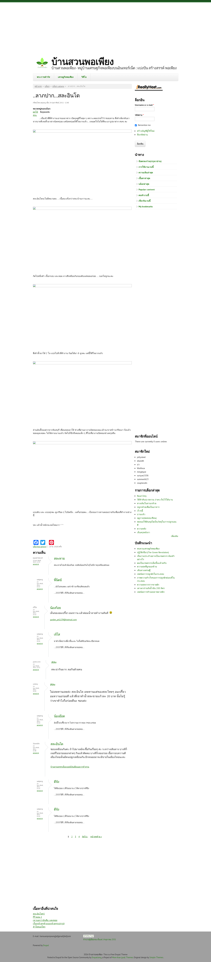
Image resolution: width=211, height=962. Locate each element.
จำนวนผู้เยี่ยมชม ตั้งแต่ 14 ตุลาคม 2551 (99, 939)
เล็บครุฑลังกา (143, 532)
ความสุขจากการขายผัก (148, 584)
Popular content (147, 189)
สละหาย (59, 558)
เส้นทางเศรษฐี (143, 570)
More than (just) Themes (122, 957)
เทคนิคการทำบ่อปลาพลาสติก (151, 592)
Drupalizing (96, 957)
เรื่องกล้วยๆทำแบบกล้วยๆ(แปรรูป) (49, 923)
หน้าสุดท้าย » (96, 836)
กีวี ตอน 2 (37, 917)
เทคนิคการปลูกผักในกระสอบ (150, 574)
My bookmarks (146, 206)
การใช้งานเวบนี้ (146, 167)
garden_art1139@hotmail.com (63, 619)
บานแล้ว (141, 514)
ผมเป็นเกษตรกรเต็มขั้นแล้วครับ (152, 563)
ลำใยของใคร (39, 926)
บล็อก (47, 86)
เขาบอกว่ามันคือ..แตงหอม (45, 920)
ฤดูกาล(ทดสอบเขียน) (147, 518)
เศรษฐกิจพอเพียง (66, 77)
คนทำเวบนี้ (144, 195)
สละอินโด (57, 744)
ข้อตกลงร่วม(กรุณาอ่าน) (150, 161)
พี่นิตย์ (58, 580)
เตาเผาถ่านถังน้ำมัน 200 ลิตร (151, 588)
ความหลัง (141, 528)
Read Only (142, 496)
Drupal (46, 945)
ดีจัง (56, 782)
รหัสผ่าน (139, 115)
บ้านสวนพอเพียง (82, 61)
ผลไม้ (35, 112)
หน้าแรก (38, 86)
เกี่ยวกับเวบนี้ (145, 200)
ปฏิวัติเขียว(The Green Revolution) (153, 552)
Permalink (36, 564)
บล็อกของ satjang (39, 547)
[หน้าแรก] (42, 63)
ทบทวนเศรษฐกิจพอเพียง (148, 548)
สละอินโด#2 (39, 913)
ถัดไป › (85, 836)
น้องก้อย (55, 608)
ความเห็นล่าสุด (146, 172)
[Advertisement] (105, 27)
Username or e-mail (144, 105)
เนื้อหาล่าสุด (144, 178)
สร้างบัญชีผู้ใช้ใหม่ (145, 131)
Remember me (144, 125)
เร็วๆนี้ (140, 510)
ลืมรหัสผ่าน (142, 134)
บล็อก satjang (58, 86)
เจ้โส (57, 634)
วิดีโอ (84, 77)
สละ (35, 115)
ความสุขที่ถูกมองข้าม (147, 566)
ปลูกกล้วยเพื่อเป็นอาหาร (148, 507)
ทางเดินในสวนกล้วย (146, 503)
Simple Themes (156, 957)
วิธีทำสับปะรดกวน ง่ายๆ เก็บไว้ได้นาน (155, 499)
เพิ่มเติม (174, 536)
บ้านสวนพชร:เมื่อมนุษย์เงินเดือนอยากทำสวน (70, 767)
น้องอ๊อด (59, 716)
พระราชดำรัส (43, 77)
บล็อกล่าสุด (144, 184)
